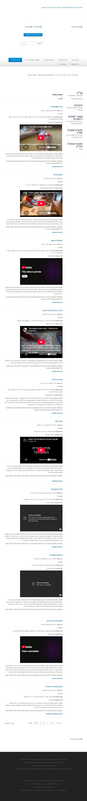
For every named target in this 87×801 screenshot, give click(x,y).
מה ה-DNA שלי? (56, 107)
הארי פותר (58, 421)
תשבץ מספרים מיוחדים (53, 686)
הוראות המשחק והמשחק (54, 714)
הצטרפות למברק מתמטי (33, 35)
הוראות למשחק (57, 678)
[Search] (23, 43)
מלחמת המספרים (55, 555)
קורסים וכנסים (49, 60)
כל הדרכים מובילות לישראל (52, 310)
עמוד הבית (75, 60)
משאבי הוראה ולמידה (32, 60)
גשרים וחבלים (57, 379)
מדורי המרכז (16, 60)
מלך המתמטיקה (56, 489)
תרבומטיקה (75, 64)
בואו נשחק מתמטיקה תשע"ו (46, 75)
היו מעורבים (52, 7)
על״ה (80, 93)
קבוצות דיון (62, 64)
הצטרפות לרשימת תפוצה (65, 7)
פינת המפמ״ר (62, 60)
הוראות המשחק (57, 166)
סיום (30, 723)
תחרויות (58, 75)
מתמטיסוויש (57, 175)
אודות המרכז (78, 7)
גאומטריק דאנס (56, 240)
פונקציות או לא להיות (54, 621)
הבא (36, 723)
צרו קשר (44, 7)
